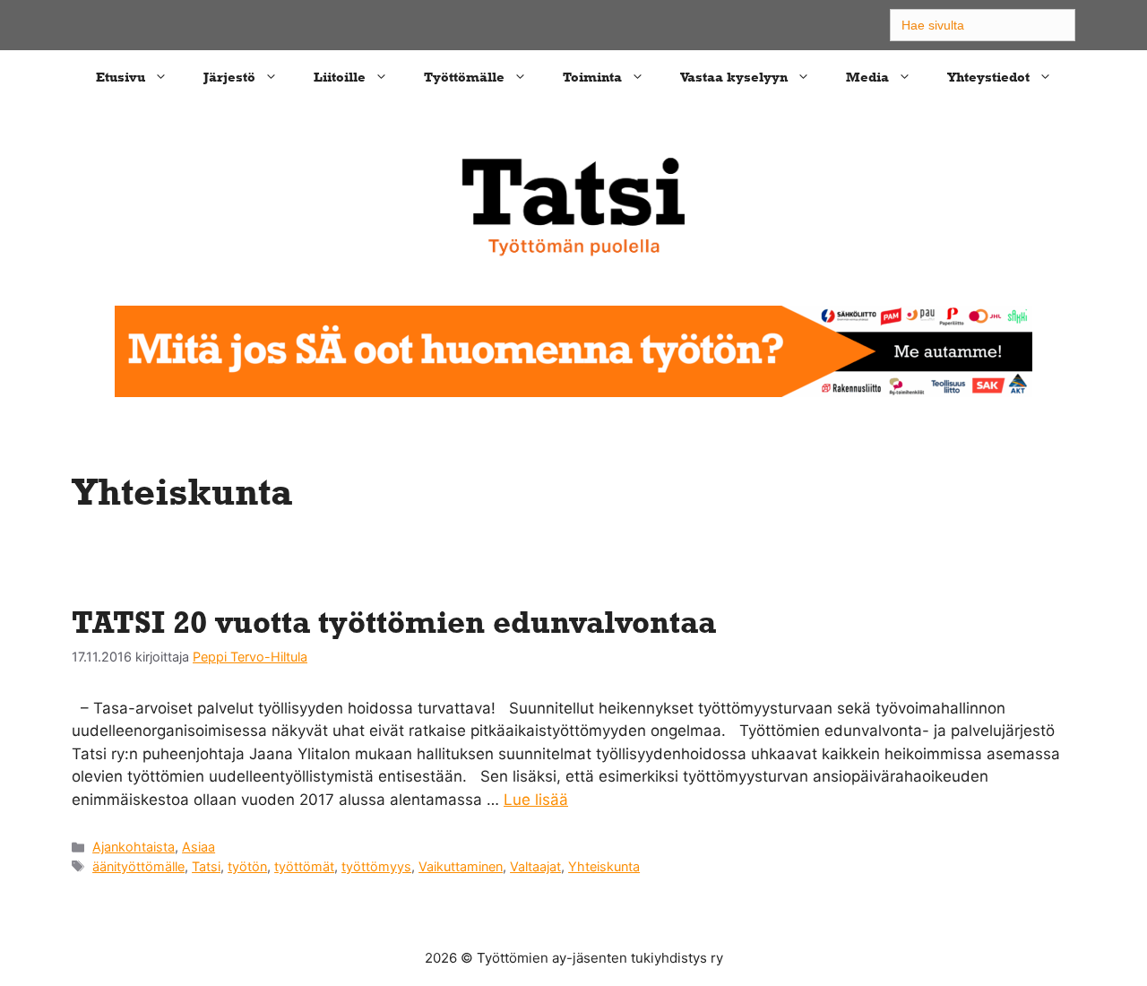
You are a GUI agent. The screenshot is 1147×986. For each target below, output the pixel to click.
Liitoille (340, 76)
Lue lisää (536, 800)
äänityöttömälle (138, 866)
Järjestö (229, 76)
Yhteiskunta (604, 866)
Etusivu (120, 76)
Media (867, 76)
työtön (247, 866)
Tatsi (206, 866)
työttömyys (376, 866)
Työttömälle (464, 76)
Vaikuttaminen (460, 866)
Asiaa (198, 846)
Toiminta (592, 76)
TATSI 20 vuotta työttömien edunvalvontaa (394, 621)
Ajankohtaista (133, 846)
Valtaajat (535, 866)
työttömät (304, 866)
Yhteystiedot (988, 76)
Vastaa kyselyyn (734, 76)
